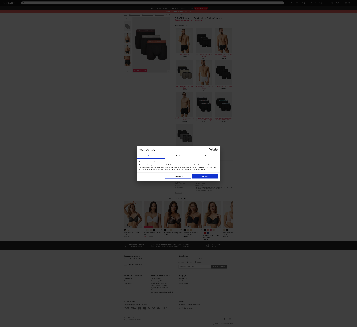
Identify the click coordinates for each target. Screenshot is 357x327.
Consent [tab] (150, 156)
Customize (177, 176)
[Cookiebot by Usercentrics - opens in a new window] (210, 149)
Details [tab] (178, 156)
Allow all (205, 176)
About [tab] (206, 156)
